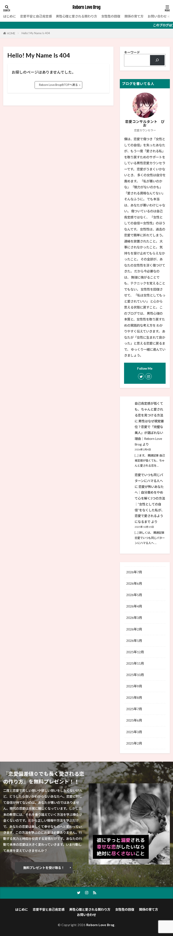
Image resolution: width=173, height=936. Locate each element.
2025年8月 (134, 697)
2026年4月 (134, 606)
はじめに (9, 16)
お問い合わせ (157, 16)
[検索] (157, 60)
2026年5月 (134, 595)
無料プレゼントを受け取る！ (43, 868)
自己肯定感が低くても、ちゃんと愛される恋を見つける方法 (149, 409)
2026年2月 (134, 629)
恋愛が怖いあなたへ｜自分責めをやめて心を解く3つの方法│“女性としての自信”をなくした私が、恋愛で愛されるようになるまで (150, 504)
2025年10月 (135, 675)
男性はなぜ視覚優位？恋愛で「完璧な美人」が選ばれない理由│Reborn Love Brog (149, 432)
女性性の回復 (110, 16)
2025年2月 (134, 743)
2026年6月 (134, 583)
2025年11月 (135, 663)
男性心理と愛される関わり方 (76, 16)
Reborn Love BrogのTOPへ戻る (58, 84)
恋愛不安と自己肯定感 (36, 16)
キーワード (132, 52)
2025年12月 (135, 652)
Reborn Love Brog (87, 7)
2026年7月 (134, 572)
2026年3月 (134, 618)
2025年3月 (134, 732)
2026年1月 (134, 640)
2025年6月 (134, 720)
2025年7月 (134, 709)
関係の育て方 (133, 16)
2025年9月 (134, 686)
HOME (11, 33)
